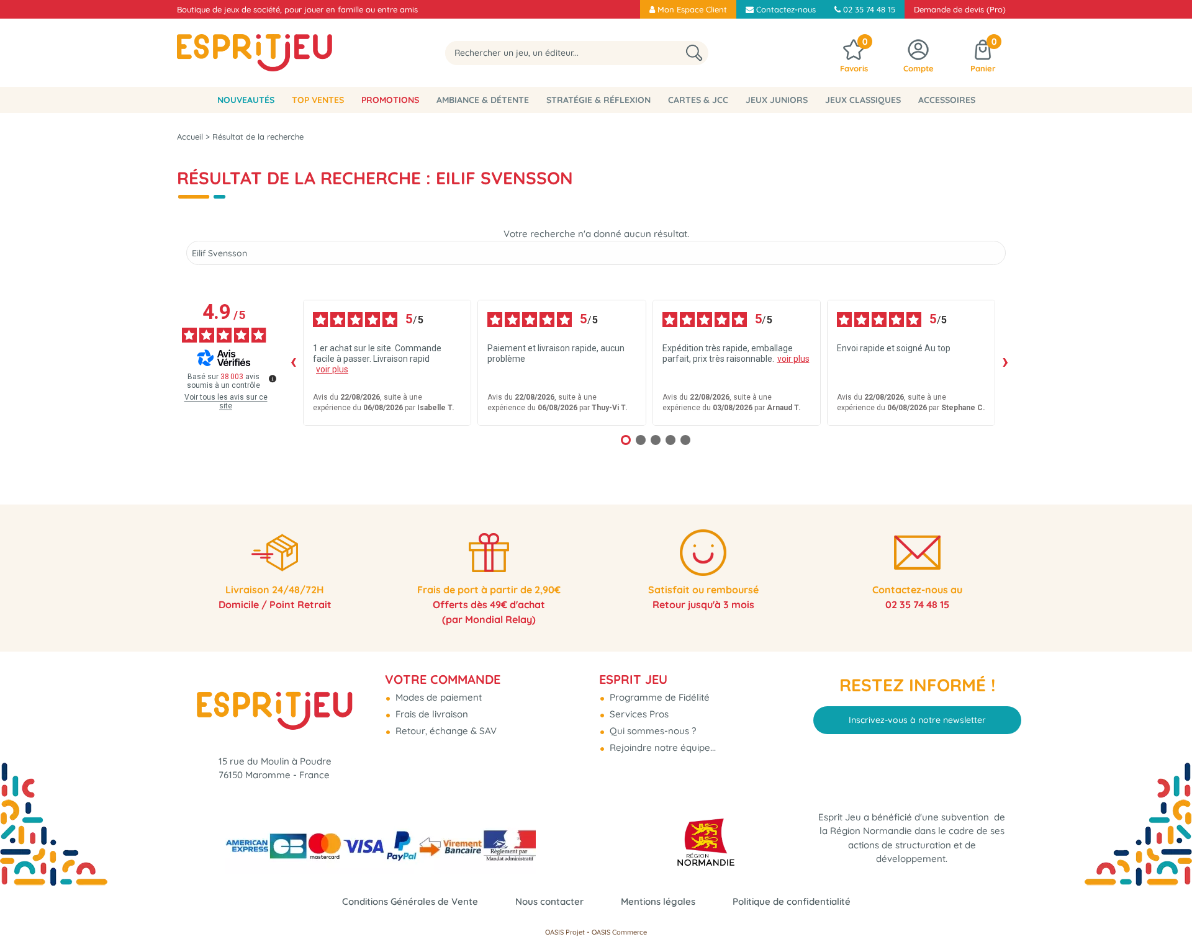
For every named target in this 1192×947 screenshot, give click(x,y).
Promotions (390, 99)
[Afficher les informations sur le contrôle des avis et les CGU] (273, 379)
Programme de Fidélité (658, 697)
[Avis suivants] (1005, 362)
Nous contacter (549, 901)
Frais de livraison (430, 714)
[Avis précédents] (293, 362)
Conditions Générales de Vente (410, 901)
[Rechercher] (694, 53)
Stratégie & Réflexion (598, 99)
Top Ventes (318, 99)
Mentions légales (658, 901)
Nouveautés (245, 99)
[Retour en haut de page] (1167, 909)
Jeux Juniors (777, 99)
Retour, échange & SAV (445, 731)
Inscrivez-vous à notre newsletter (917, 719)
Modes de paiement (437, 697)
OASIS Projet (565, 932)
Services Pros (638, 714)
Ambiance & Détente (482, 99)
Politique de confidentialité (792, 901)
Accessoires (946, 99)
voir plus (332, 369)
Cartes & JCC (698, 99)
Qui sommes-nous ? (651, 731)
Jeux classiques (863, 99)
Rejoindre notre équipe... (661, 747)
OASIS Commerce (619, 932)
